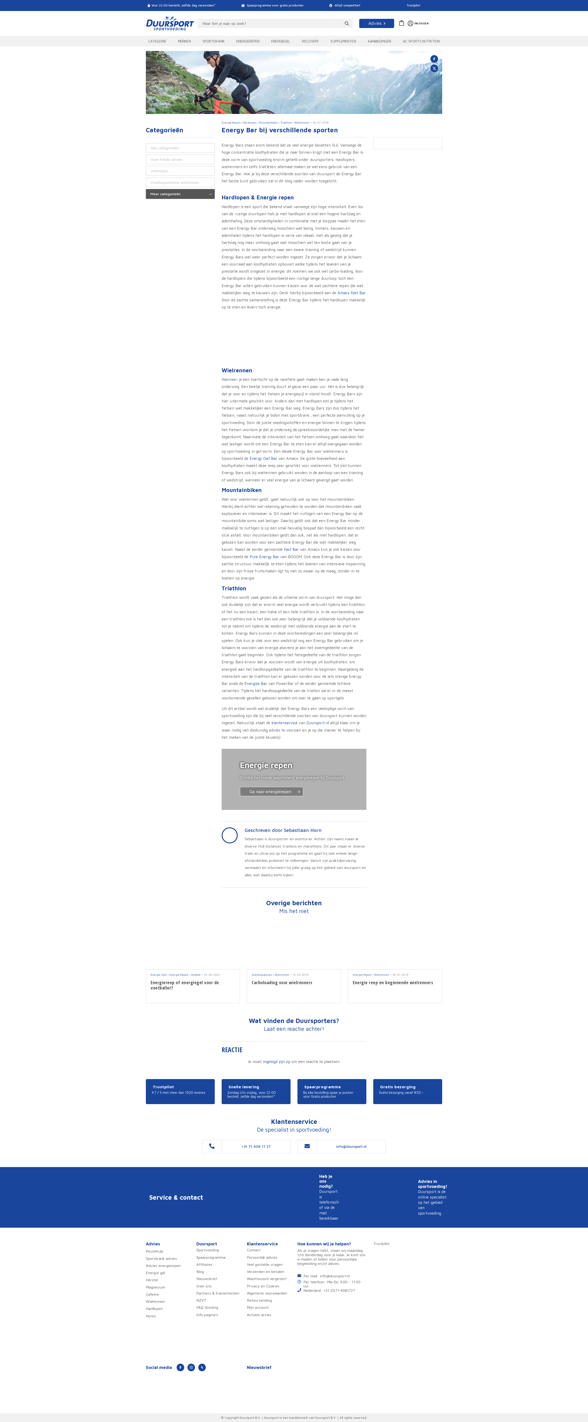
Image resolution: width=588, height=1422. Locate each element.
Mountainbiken (268, 122)
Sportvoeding (207, 1250)
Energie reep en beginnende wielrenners (393, 982)
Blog (200, 1271)
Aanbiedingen (379, 41)
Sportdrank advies (161, 1258)
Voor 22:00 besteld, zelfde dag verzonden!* (184, 5)
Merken (184, 41)
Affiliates (204, 1264)
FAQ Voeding (207, 1307)
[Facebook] (180, 1367)
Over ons (204, 1286)
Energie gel (155, 1273)
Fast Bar (291, 549)
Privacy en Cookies (263, 1286)
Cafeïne (152, 1294)
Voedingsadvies (262, 974)
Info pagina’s (207, 1314)
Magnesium (155, 1287)
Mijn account (258, 1307)
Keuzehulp (154, 1251)
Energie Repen (231, 122)
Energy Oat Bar (263, 458)
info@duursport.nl (335, 1276)
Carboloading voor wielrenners (282, 982)
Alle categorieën (165, 148)
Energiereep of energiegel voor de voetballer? (185, 985)
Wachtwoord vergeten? (267, 1279)
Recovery (310, 41)
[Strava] (202, 1367)
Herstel (152, 1280)
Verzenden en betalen (265, 1271)
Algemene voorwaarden (267, 1293)
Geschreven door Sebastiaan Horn (283, 830)
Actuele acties (259, 1314)
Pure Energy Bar (264, 556)
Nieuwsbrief (206, 1279)
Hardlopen (250, 122)
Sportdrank (214, 41)
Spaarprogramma (211, 1257)
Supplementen (343, 41)
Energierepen (248, 41)
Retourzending (259, 1300)
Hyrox (151, 1316)
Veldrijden (159, 171)
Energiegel (280, 41)
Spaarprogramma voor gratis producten (275, 5)
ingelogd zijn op (277, 1061)
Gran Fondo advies (166, 159)
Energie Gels (159, 974)
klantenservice (284, 723)
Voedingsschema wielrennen (175, 182)
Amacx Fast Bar (351, 293)
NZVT (201, 1300)
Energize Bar (255, 683)
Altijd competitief (347, 5)
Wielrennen (301, 122)
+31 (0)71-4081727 (339, 1290)
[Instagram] (191, 1367)
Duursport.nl (317, 723)
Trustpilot (414, 5)
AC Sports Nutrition (421, 41)
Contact (254, 1250)
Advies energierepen (163, 1265)
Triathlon (286, 122)
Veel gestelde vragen (265, 1264)
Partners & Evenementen (217, 1293)
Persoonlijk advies (262, 1257)
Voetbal (196, 974)
